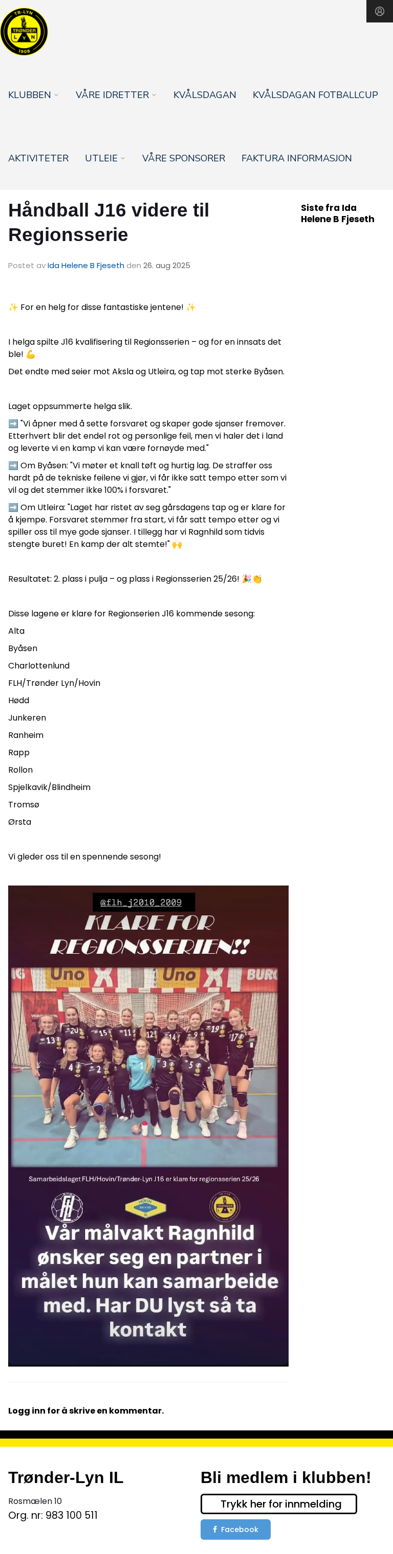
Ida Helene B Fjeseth (86, 265)
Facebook (239, 1529)
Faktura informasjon (297, 158)
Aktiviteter (38, 158)
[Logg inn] (379, 11)
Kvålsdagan (204, 95)
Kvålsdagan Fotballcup (315, 95)
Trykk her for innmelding (281, 1504)
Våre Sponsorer (183, 158)
